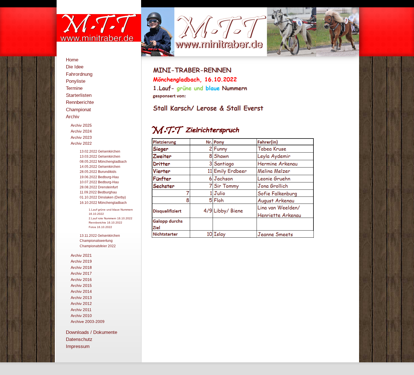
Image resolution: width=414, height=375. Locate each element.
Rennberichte (80, 102)
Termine (74, 88)
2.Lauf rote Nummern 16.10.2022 (110, 218)
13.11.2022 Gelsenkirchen (100, 236)
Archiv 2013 (81, 297)
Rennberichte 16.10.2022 (105, 222)
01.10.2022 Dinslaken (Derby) (103, 197)
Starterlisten (79, 95)
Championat (78, 109)
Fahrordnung (79, 74)
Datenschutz (79, 339)
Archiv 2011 (81, 309)
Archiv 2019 (81, 261)
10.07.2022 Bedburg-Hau (99, 182)
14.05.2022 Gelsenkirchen (100, 167)
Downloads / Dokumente (91, 332)
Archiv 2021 (81, 255)
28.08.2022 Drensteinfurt (99, 187)
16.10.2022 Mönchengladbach (103, 203)
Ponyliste (75, 81)
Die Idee (74, 67)
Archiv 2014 (81, 291)
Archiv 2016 (81, 279)
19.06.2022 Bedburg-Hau (99, 177)
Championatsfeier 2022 (98, 246)
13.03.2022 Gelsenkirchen (100, 157)
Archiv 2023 (81, 137)
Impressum (78, 346)
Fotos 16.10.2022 (100, 227)
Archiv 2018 (81, 267)
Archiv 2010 (81, 315)
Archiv (72, 116)
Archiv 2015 (81, 285)
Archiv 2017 (81, 273)
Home (72, 59)
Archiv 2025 (81, 125)
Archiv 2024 (81, 131)
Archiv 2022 (81, 143)
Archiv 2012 (81, 303)
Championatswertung (96, 241)
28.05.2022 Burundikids (98, 172)
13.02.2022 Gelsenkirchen (100, 151)
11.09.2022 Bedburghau (98, 192)
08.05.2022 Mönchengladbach (103, 162)
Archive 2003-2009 (87, 321)
